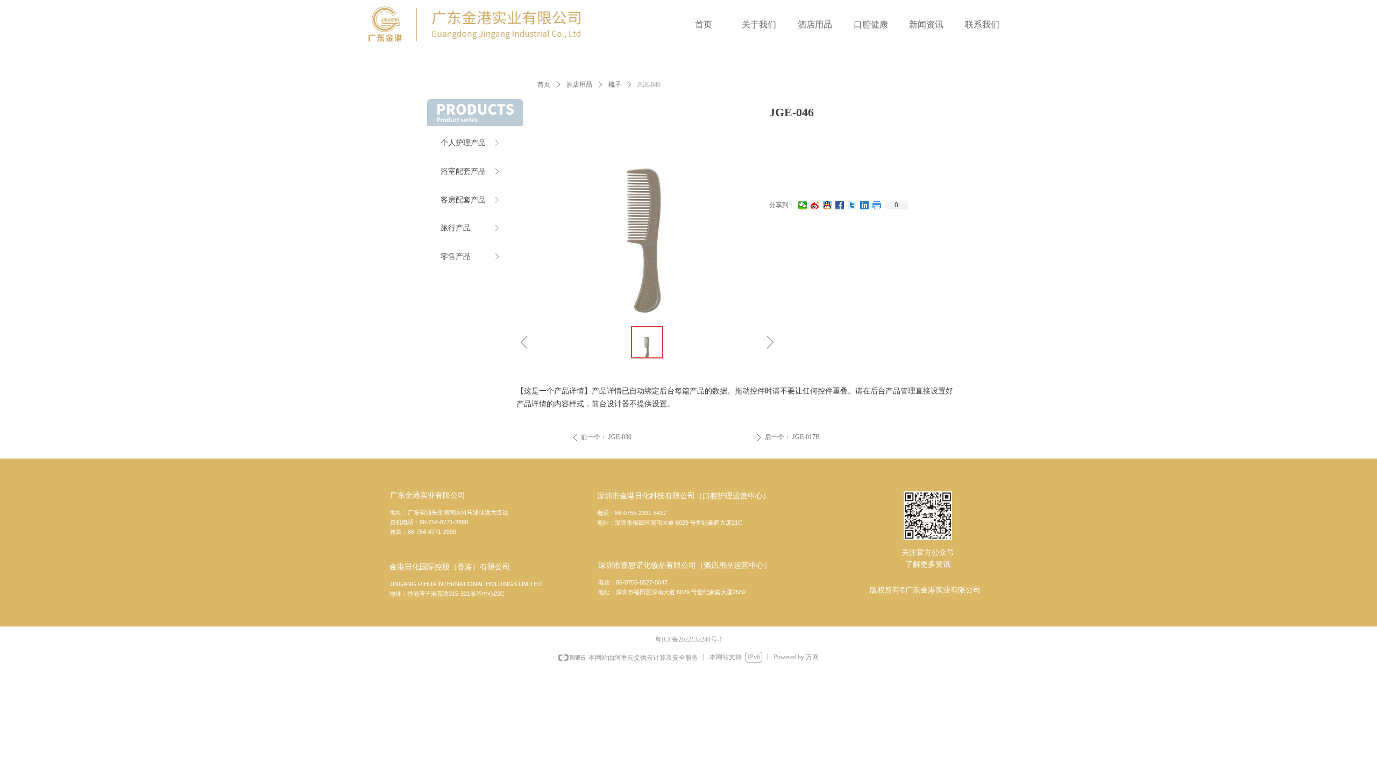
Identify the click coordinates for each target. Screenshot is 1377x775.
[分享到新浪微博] (815, 205)
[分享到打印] (877, 205)
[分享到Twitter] (852, 205)
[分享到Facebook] (839, 205)
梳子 (614, 84)
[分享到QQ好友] (827, 205)
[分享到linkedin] (864, 205)
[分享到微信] (802, 205)
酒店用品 (579, 84)
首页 (543, 84)
